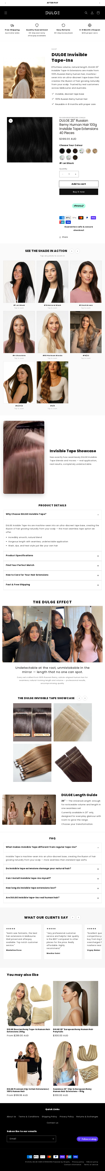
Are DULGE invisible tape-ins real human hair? (33, 897)
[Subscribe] (53, 1139)
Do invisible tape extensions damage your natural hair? (38, 868)
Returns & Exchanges (87, 1116)
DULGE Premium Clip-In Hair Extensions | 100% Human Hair (28, 1090)
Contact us (52, 1122)
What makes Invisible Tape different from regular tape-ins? (41, 847)
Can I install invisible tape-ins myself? (28, 878)
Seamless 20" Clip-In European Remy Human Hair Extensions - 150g (72, 1090)
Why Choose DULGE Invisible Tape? (26, 514)
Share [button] (65, 237)
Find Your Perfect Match (20, 565)
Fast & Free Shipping (18, 584)
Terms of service (91, 1164)
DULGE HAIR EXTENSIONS (43, 1162)
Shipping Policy (49, 1116)
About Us (11, 1116)
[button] (6, 13)
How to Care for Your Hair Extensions (27, 574)
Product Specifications (19, 555)
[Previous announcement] (5, 3)
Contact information (72, 1164)
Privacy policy (78, 1162)
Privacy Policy (67, 1116)
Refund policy (92, 1162)
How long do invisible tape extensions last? (31, 887)
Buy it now (79, 191)
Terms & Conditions (29, 1116)
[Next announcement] (100, 3)
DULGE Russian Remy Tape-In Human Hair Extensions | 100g (28, 1030)
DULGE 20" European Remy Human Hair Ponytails (73, 1030)
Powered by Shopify (61, 1162)
